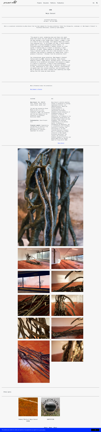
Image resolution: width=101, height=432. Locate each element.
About (45, 427)
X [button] (95, 429)
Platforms (53, 3)
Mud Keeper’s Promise (36, 89)
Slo (93, 3)
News (50, 427)
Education (46, 3)
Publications (60, 3)
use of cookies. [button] (42, 429)
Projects (39, 3)
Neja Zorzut (50, 13)
